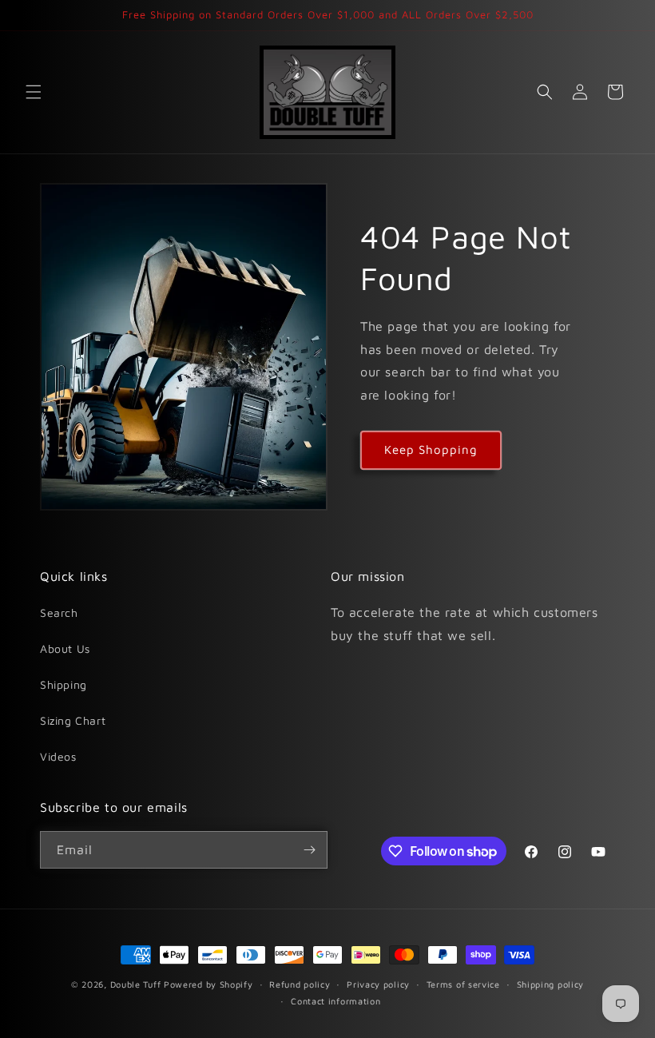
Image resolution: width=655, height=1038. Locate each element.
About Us (65, 648)
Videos (58, 756)
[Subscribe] (309, 850)
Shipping (63, 684)
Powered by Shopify (208, 984)
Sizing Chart (72, 720)
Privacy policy (378, 984)
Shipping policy (551, 984)
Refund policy (299, 984)
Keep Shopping (431, 449)
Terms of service (463, 984)
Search (59, 612)
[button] (33, 91)
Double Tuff (135, 984)
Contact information (335, 1001)
